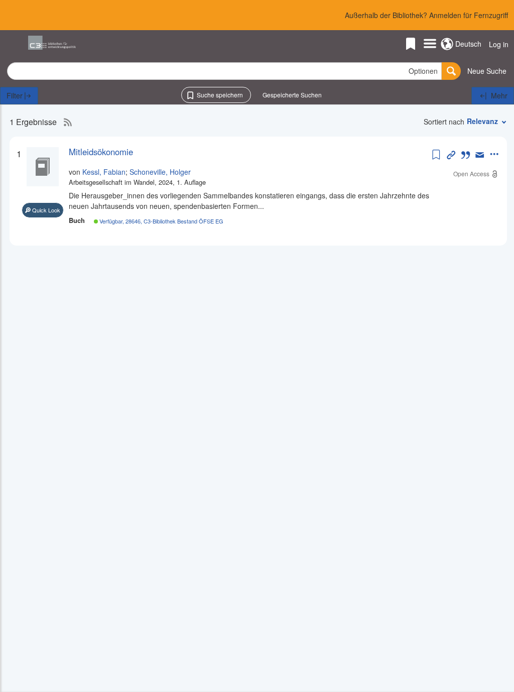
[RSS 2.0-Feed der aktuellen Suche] (65, 122)
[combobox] (224, 71)
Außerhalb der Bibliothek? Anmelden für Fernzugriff (426, 15)
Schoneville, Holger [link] (160, 172)
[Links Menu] (430, 44)
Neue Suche (486, 71)
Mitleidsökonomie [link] (101, 151)
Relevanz (482, 121)
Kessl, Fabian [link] (103, 172)
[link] (249, 151)
